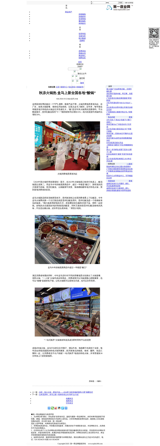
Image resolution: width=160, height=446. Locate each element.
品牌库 (82, 41)
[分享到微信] (52, 408)
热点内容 (111, 117)
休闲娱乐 (82, 23)
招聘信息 (82, 58)
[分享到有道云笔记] (62, 408)
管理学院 (82, 34)
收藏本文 (69, 398)
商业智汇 (82, 55)
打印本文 (69, 403)
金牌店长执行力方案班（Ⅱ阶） (118, 184)
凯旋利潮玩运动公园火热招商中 (118, 166)
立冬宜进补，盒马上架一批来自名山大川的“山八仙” (59, 394)
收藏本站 (80, 64)
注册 (126, 2)
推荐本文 (69, 401)
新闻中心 (64, 87)
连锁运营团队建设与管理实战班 (118, 190)
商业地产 (68, 12)
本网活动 (82, 51)
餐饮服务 (82, 21)
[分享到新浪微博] (56, 408)
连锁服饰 (82, 14)
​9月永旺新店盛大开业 (114, 143)
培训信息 (111, 181)
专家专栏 (82, 36)
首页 (80, 62)
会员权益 (130, 2)
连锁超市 (82, 16)
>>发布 (129, 164)
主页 (58, 87)
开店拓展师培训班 (113, 186)
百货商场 (82, 19)
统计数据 (82, 38)
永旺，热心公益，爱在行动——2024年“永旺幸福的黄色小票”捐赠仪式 (66, 392)
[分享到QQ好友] (59, 408)
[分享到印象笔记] (66, 408)
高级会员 (82, 53)
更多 (130, 117)
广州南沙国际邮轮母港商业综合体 (119, 169)
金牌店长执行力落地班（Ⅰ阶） (118, 188)
